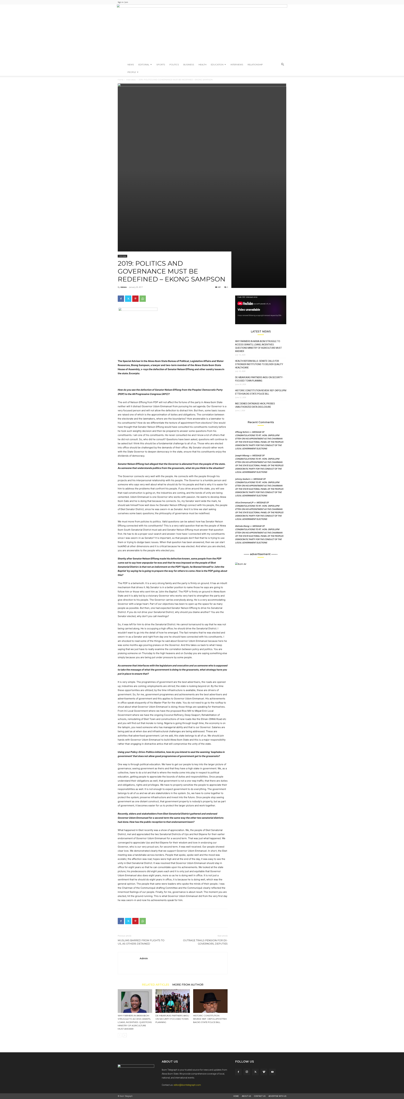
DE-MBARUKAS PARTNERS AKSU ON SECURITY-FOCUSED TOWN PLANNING (172, 1018)
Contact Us (259, 1096)
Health (202, 64)
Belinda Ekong (242, 526)
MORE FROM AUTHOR (187, 984)
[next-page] (125, 1035)
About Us (246, 1096)
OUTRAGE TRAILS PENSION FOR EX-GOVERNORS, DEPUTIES (205, 942)
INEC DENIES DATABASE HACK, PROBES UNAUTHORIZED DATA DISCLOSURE (255, 405)
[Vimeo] (264, 1072)
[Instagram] (247, 1072)
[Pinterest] (135, 298)
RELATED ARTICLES (155, 984)
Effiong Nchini (242, 432)
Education (217, 64)
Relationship (255, 64)
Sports (160, 64)
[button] (282, 64)
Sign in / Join (123, 2)
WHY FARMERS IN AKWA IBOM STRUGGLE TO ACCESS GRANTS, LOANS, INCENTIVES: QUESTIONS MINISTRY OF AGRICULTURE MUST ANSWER (135, 1022)
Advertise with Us (277, 1096)
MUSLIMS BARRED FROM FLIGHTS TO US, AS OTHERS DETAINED (141, 942)
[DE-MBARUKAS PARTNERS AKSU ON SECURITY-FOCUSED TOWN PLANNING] (172, 1001)
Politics (174, 64)
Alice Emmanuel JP (244, 502)
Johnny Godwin (242, 479)
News (131, 64)
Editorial (143, 64)
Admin (124, 287)
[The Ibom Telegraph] (202, 32)
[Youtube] (272, 1072)
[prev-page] (120, 1035)
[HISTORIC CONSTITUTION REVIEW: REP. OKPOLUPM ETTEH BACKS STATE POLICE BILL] (210, 1001)
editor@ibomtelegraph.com (187, 1085)
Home (120, 79)
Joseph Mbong (242, 455)
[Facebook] (121, 298)
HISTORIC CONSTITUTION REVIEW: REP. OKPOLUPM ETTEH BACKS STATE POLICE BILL (210, 1018)
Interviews (237, 64)
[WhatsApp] (143, 298)
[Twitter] (128, 298)
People (132, 72)
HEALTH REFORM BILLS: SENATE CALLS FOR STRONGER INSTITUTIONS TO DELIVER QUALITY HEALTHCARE (259, 364)
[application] (260, 309)
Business (188, 64)
